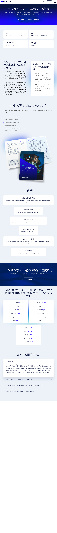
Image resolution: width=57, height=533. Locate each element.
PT (42, 302)
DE (42, 317)
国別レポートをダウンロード (34, 19)
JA (28, 335)
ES (17, 306)
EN (19, 302)
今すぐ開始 (49, 1)
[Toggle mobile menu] (55, 2)
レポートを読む (20, 19)
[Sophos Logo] (6, 1)
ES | (17, 317)
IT (42, 310)
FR (42, 306)
